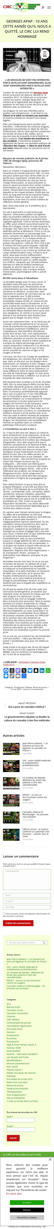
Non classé (12, 1066)
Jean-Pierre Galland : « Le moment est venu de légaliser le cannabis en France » (35, 747)
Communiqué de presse (19, 1023)
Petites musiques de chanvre (21, 1073)
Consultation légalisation (19, 1026)
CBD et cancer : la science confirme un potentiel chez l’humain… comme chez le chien (36, 833)
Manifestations (14, 1060)
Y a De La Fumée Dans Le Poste (22, 1101)
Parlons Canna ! (14, 1070)
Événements (13, 1041)
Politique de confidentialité (19, 1226)
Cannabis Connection (17, 1013)
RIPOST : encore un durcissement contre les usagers (34, 797)
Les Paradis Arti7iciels (18, 1057)
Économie (11, 1038)
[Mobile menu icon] (49, 7)
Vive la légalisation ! (17, 1095)
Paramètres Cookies (27, 1217)
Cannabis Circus (15, 1010)
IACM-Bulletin (14, 1051)
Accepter (26, 1202)
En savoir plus (14, 1193)
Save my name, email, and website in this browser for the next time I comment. (26, 914)
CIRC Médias (13, 1019)
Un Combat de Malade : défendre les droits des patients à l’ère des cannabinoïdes (34, 781)
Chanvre (11, 1016)
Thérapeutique (14, 1092)
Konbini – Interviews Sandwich (22, 1054)
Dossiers (11, 1032)
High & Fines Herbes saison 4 (21, 1045)
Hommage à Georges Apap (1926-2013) (24, 663)
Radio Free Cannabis (17, 1082)
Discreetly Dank (14, 1029)
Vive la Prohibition (16, 1098)
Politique (9, 55)
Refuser (27, 1210)
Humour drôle (14, 1048)
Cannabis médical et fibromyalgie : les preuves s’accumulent (35, 814)
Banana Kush (13, 1007)
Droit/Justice (11, 51)
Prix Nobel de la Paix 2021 (20, 1079)
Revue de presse (13, 59)
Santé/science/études (17, 1088)
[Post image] (11, 749)
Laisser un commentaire (33, 689)
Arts (9, 1004)
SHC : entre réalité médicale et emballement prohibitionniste (36, 763)
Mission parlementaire (18, 1063)
